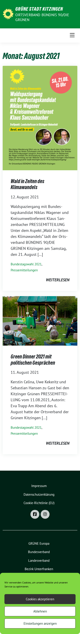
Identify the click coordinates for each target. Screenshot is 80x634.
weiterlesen (57, 279)
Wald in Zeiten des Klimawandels (27, 184)
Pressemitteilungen (24, 270)
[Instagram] (45, 514)
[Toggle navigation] (72, 35)
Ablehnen (40, 611)
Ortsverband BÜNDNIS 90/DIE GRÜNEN (42, 17)
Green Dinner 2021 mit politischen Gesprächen (33, 360)
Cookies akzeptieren (40, 599)
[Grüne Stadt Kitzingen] (8, 13)
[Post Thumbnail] (40, 117)
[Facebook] (34, 514)
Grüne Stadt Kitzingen (39, 9)
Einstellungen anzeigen (40, 623)
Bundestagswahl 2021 (26, 264)
